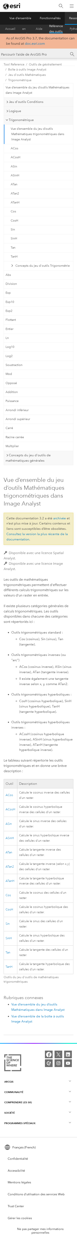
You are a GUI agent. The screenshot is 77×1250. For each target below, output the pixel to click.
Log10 (10, 347)
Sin (13, 229)
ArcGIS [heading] (8, 1081)
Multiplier (12, 446)
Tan (13, 247)
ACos (14, 148)
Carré (9, 428)
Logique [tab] (15, 111)
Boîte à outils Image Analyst (27, 69)
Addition (12, 392)
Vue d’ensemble (20, 18)
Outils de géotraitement (45, 64)
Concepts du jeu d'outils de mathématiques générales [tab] (28, 457)
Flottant (11, 320)
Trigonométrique (19, 80)
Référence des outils (56, 29)
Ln (7, 338)
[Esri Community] (49, 1063)
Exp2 (9, 311)
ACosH (15, 157)
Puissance (12, 401)
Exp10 (10, 302)
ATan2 (15, 193)
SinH (14, 238)
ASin (14, 166)
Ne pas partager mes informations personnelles (40, 1230)
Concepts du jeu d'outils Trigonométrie (42, 266)
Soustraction (14, 365)
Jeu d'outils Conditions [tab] (26, 102)
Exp (8, 293)
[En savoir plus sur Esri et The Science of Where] (12, 1064)
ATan (14, 184)
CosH (14, 220)
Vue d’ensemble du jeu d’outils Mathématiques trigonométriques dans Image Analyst (37, 134)
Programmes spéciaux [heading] (20, 1123)
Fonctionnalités (50, 18)
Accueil (10, 29)
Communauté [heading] (13, 1092)
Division (11, 284)
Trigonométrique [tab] (21, 120)
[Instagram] (58, 1063)
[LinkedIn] (68, 1054)
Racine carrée (15, 437)
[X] (58, 1054)
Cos (13, 211)
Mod (9, 374)
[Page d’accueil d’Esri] (12, 6)
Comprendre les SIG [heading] (18, 1102)
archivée (59, 518)
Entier (9, 329)
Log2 (9, 356)
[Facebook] (49, 1054)
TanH (14, 256)
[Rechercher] (61, 6)
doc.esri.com (35, 44)
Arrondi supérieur (18, 419)
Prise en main (25, 29)
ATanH (15, 202)
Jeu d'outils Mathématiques (27, 75)
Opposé (11, 383)
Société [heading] (9, 1112)
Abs (8, 275)
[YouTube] (68, 1063)
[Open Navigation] (71, 6)
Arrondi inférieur (17, 410)
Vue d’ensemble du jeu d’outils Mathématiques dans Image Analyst (37, 90)
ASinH (15, 175)
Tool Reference (14, 64)
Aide (39, 29)
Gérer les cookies (20, 1218)
